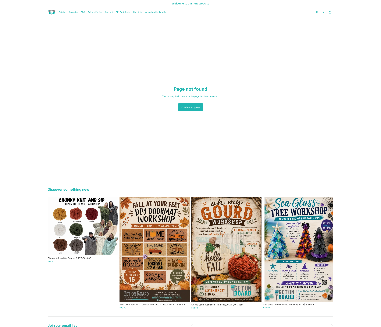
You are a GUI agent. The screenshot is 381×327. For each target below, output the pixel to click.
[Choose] (113, 250)
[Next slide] (113, 226)
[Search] (317, 12)
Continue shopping (190, 107)
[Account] (323, 12)
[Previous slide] (52, 226)
